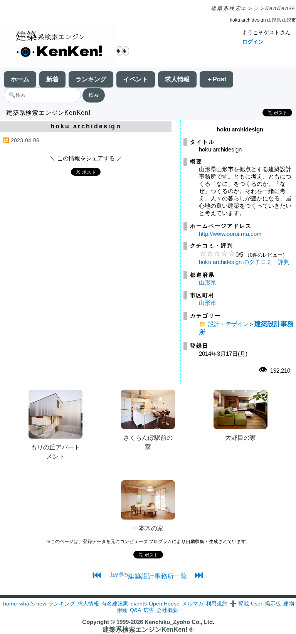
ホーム (20, 79)
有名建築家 (114, 603)
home (10, 603)
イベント (135, 79)
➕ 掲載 (239, 603)
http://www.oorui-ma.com (230, 233)
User (256, 603)
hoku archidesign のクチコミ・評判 (244, 262)
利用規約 (216, 603)
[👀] (58, 45)
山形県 (207, 282)
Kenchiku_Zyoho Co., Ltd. (179, 622)
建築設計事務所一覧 (148, 576)
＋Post (216, 79)
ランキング (91, 79)
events (139, 603)
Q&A (135, 610)
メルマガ (193, 603)
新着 (52, 79)
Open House (164, 603)
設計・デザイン (228, 324)
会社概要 (167, 610)
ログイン (253, 42)
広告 (148, 610)
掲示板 (273, 603)
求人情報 (177, 79)
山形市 (207, 302)
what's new (32, 603)
